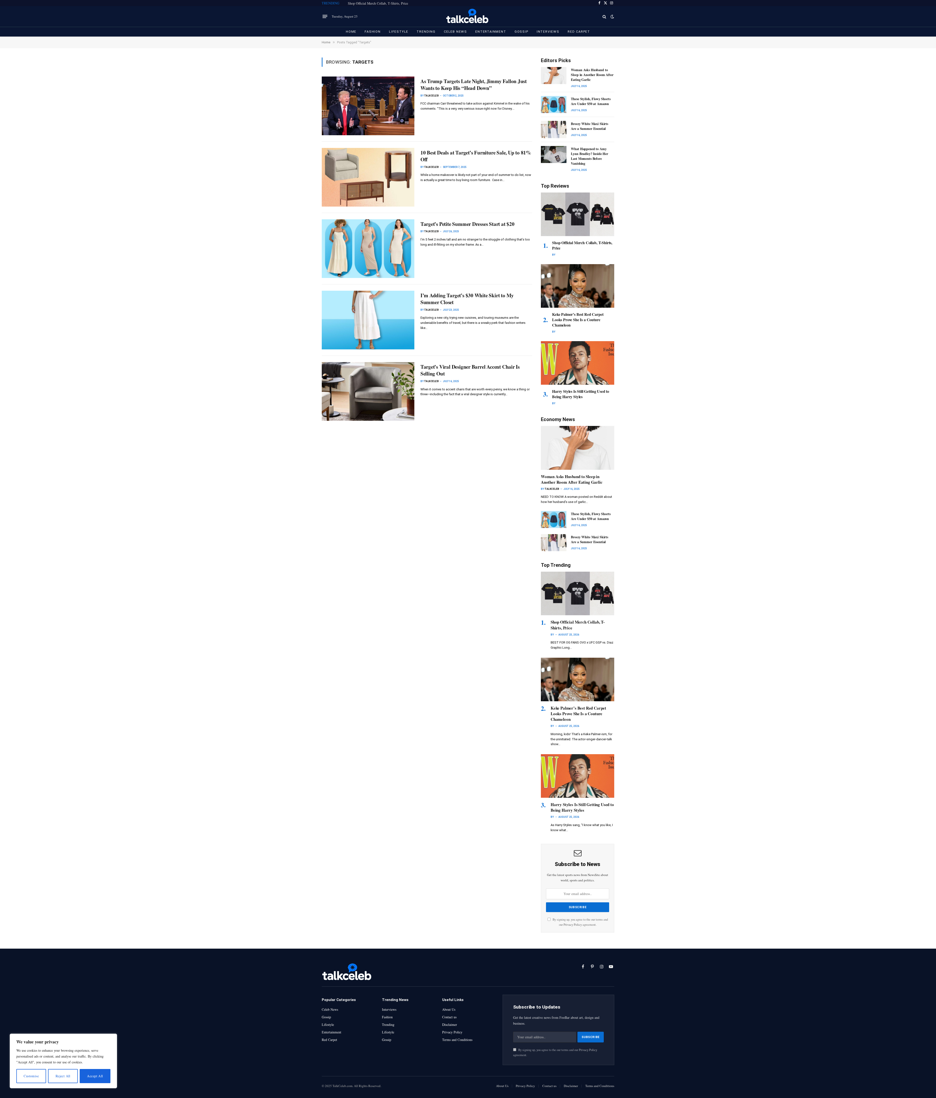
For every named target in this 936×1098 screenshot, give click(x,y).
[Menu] (324, 16)
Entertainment (490, 31)
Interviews (548, 31)
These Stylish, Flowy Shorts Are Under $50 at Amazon (590, 101)
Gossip (521, 31)
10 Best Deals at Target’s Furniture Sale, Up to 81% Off (475, 156)
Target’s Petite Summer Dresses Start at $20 (467, 224)
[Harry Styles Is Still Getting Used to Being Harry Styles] (577, 363)
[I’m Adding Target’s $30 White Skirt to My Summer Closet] (368, 320)
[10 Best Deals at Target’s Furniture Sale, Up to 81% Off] (368, 177)
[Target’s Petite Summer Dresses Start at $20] (368, 248)
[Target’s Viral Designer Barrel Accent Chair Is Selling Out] (368, 391)
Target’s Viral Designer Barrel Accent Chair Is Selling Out (470, 370)
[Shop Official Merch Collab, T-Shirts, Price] (577, 214)
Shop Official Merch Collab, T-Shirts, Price (378, 3)
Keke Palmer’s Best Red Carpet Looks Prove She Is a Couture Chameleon (577, 319)
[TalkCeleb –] (468, 16)
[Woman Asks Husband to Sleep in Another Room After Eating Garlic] (553, 75)
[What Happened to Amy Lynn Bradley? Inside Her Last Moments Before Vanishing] (553, 154)
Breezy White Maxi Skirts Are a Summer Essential (589, 126)
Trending (426, 31)
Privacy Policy (573, 925)
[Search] (604, 16)
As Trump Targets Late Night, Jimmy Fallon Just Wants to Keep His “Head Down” (473, 85)
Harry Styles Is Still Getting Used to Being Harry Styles (580, 394)
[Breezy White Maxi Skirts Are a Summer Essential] (553, 129)
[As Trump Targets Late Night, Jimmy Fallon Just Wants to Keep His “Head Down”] (368, 106)
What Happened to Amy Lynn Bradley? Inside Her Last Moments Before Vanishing (589, 156)
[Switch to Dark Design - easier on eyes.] (611, 17)
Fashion (373, 31)
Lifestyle (398, 31)
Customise (31, 1076)
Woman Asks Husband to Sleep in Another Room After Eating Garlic (592, 74)
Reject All (63, 1076)
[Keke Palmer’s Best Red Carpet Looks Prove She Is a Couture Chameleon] (577, 286)
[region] (63, 1061)
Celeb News (455, 31)
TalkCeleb (431, 95)
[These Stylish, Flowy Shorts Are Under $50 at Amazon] (553, 104)
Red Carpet (579, 31)
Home (351, 31)
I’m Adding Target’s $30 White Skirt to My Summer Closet (467, 299)
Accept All (95, 1076)
